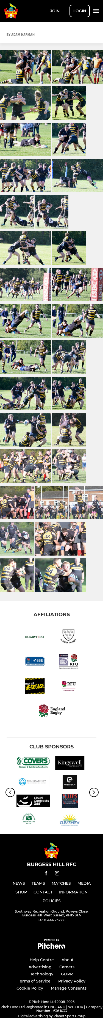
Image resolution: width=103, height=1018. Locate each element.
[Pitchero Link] (51, 947)
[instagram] (57, 874)
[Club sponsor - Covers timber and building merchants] (33, 764)
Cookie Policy (29, 988)
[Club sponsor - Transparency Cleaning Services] (33, 783)
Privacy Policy (71, 981)
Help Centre (42, 959)
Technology (41, 974)
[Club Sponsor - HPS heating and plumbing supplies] (70, 802)
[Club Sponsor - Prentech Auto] (70, 783)
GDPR (67, 974)
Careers (66, 966)
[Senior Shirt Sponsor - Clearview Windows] (70, 821)
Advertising (40, 966)
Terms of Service (34, 981)
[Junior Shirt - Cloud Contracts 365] (33, 802)
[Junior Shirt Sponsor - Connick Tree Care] (33, 821)
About (68, 959)
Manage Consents (69, 988)
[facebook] (46, 874)
